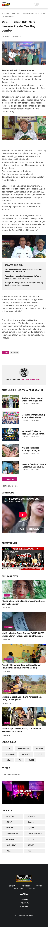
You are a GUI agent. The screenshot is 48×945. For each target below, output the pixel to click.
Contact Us (24, 906)
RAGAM (12, 13)
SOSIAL (8, 760)
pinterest (26, 886)
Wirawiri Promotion (12, 774)
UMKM (31, 760)
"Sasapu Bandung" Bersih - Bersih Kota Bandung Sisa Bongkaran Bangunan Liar (24, 284)
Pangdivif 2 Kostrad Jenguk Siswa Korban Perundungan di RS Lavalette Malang (21, 666)
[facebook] (4, 360)
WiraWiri (29, 916)
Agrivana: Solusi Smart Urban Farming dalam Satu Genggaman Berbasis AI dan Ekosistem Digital (32, 399)
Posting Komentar (10, 486)
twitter (39, 886)
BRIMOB (39, 748)
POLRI (40, 754)
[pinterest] (18, 360)
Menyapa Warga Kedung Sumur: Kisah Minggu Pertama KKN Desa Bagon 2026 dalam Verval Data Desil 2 (34, 416)
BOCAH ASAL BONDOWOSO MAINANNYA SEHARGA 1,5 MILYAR (21, 730)
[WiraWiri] (6, 5)
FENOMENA (10, 828)
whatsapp (18, 888)
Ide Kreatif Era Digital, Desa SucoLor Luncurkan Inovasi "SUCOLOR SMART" (23, 270)
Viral (7, 595)
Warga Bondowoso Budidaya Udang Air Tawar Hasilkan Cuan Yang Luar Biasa (23, 277)
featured (8, 627)
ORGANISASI (10, 839)
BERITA (8, 748)
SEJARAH (31, 845)
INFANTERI (26, 754)
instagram (12, 886)
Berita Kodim (10, 754)
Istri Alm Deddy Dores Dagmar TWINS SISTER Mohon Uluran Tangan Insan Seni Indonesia (23, 634)
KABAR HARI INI (11, 833)
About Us (25, 903)
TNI (20, 760)
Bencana (31, 822)
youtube (32, 888)
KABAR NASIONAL (35, 833)
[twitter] (8, 360)
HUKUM (31, 828)
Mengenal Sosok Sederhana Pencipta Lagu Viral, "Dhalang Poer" (22, 698)
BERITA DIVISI (23, 748)
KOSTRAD (8, 659)
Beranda (5, 13)
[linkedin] (22, 360)
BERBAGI (31, 816)
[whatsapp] (13, 360)
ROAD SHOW (10, 845)
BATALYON (9, 816)
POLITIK (31, 839)
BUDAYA (8, 822)
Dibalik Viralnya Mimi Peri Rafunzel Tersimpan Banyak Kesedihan (23, 602)
